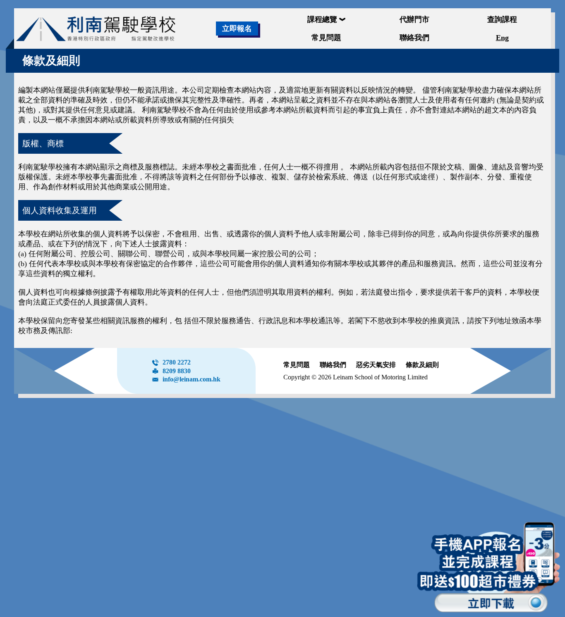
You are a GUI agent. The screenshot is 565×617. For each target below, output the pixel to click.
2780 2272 (177, 362)
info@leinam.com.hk (191, 379)
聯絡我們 (333, 364)
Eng (502, 37)
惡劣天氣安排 (376, 364)
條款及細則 (422, 364)
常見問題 (296, 364)
